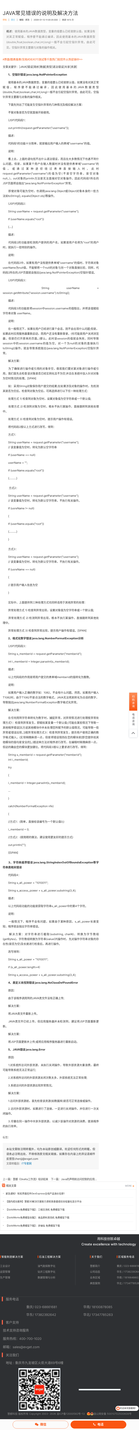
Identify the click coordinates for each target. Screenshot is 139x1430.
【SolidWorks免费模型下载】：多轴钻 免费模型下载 (33, 1225)
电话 (100, 1424)
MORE (128, 1185)
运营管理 (5, 1271)
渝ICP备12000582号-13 (71, 1413)
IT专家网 (26, 1163)
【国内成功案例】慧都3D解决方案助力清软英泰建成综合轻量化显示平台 (44, 1201)
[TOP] (133, 733)
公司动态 (95, 1271)
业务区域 (95, 1277)
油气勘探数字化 (46, 1265)
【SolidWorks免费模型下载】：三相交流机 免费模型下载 (35, 1209)
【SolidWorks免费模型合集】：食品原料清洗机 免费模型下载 (37, 1217)
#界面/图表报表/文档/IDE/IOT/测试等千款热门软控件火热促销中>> (43, 59)
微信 (43, 1424)
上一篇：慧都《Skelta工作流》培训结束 (25, 1179)
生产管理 (5, 1277)
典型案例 (95, 1283)
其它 (13, 20)
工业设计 (5, 1265)
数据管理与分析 (46, 1277)
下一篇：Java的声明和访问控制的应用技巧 (75, 1179)
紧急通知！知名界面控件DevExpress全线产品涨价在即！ (36, 1193)
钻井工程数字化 (46, 1271)
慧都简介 (95, 1265)
